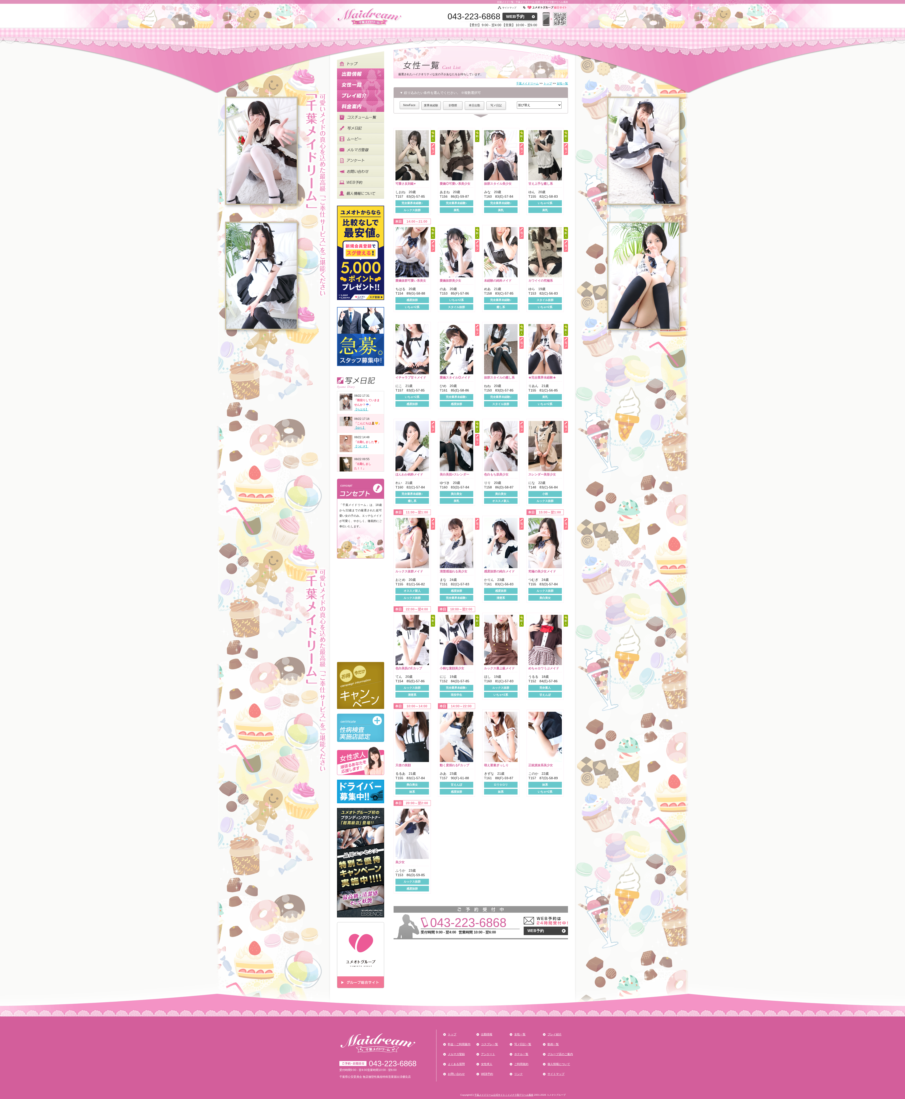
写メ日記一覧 (522, 1044)
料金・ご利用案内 (459, 1044)
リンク (518, 1074)
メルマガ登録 (456, 1054)
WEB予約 (515, 16)
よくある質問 (456, 1064)
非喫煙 (452, 105)
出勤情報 (486, 1034)
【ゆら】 (360, 427)
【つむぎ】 (361, 446)
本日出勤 (474, 105)
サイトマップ (509, 7)
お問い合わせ (456, 1074)
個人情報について (558, 1064)
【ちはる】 (361, 409)
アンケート (488, 1054)
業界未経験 (431, 105)
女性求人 (486, 1064)
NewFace (409, 105)
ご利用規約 (521, 1064)
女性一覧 (520, 1034)
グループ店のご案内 (560, 1054)
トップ (452, 1034)
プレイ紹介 (554, 1034)
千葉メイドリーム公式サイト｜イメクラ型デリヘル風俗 (503, 1095)
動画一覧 (553, 1044)
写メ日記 (496, 105)
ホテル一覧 (521, 1054)
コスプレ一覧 (489, 1044)
